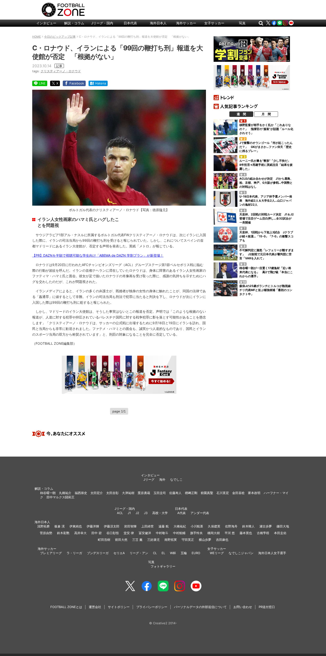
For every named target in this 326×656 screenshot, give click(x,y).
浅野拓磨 (43, 526)
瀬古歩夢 (265, 526)
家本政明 (254, 493)
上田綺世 (147, 526)
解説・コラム (74, 23)
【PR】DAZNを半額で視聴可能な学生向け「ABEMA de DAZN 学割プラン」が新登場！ (97, 255)
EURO (196, 553)
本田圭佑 (280, 533)
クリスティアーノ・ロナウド (61, 71)
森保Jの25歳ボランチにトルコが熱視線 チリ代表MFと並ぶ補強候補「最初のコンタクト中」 (266, 290)
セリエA (119, 553)
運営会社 (95, 607)
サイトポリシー (119, 607)
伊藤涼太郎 (111, 526)
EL (163, 553)
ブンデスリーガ (98, 553)
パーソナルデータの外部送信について (200, 607)
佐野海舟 (231, 526)
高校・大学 (160, 513)
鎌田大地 (283, 526)
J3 (145, 513)
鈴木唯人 (248, 526)
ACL (120, 513)
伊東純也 (75, 526)
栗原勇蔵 (144, 493)
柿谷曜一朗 (48, 493)
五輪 (184, 553)
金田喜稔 (238, 493)
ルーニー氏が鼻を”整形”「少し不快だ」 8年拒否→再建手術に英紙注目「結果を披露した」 (266, 165)
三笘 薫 (137, 539)
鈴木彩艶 (63, 533)
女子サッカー (214, 23)
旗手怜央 (196, 533)
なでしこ (176, 479)
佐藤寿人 (175, 493)
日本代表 (130, 23)
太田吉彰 (112, 493)
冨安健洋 (145, 533)
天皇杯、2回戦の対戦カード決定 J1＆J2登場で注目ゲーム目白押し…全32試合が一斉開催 (266, 218)
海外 (162, 479)
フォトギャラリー (163, 566)
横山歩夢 (205, 539)
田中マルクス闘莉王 (60, 497)
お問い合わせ (242, 607)
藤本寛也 (246, 533)
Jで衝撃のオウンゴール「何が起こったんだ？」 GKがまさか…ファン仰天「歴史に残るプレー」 (266, 147)
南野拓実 (170, 539)
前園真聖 (207, 493)
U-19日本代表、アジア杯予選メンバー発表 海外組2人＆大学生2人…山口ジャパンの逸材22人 (265, 200)
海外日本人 (158, 23)
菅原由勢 (46, 533)
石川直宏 (222, 493)
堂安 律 (129, 533)
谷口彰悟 (112, 533)
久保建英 (214, 526)
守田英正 (188, 539)
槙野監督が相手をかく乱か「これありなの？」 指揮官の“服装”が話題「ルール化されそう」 (266, 129)
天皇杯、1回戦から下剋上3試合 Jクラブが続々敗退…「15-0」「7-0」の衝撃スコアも (266, 236)
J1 (129, 513)
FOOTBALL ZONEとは (66, 607)
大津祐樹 (128, 493)
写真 (242, 23)
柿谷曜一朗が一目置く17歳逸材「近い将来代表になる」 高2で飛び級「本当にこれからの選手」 (266, 272)
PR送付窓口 (267, 607)
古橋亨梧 (263, 533)
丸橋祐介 (65, 493)
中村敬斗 (162, 533)
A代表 (181, 513)
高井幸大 (80, 533)
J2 (137, 513)
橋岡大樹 (213, 533)
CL (155, 553)
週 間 (241, 114)
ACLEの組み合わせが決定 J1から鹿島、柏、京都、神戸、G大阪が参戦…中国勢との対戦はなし (266, 182)
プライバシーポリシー (151, 607)
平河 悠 (230, 533)
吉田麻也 (222, 539)
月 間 (266, 114)
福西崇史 (81, 493)
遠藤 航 (163, 526)
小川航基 (197, 526)
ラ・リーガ (74, 553)
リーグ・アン (139, 553)
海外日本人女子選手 (272, 553)
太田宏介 (96, 493)
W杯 (173, 553)
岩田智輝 (130, 526)
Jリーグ (148, 479)
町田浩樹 (104, 539)
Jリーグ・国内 (102, 23)
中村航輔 (179, 533)
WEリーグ (217, 553)
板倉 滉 (59, 526)
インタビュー (46, 23)
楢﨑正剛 (191, 493)
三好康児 (153, 539)
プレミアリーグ (51, 553)
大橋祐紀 (180, 526)
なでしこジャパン (241, 553)
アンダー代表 (199, 513)
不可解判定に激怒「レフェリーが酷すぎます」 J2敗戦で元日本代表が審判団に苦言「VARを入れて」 (266, 254)
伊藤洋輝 (93, 526)
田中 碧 (96, 533)
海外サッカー (186, 23)
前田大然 (121, 539)
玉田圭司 (159, 493)
